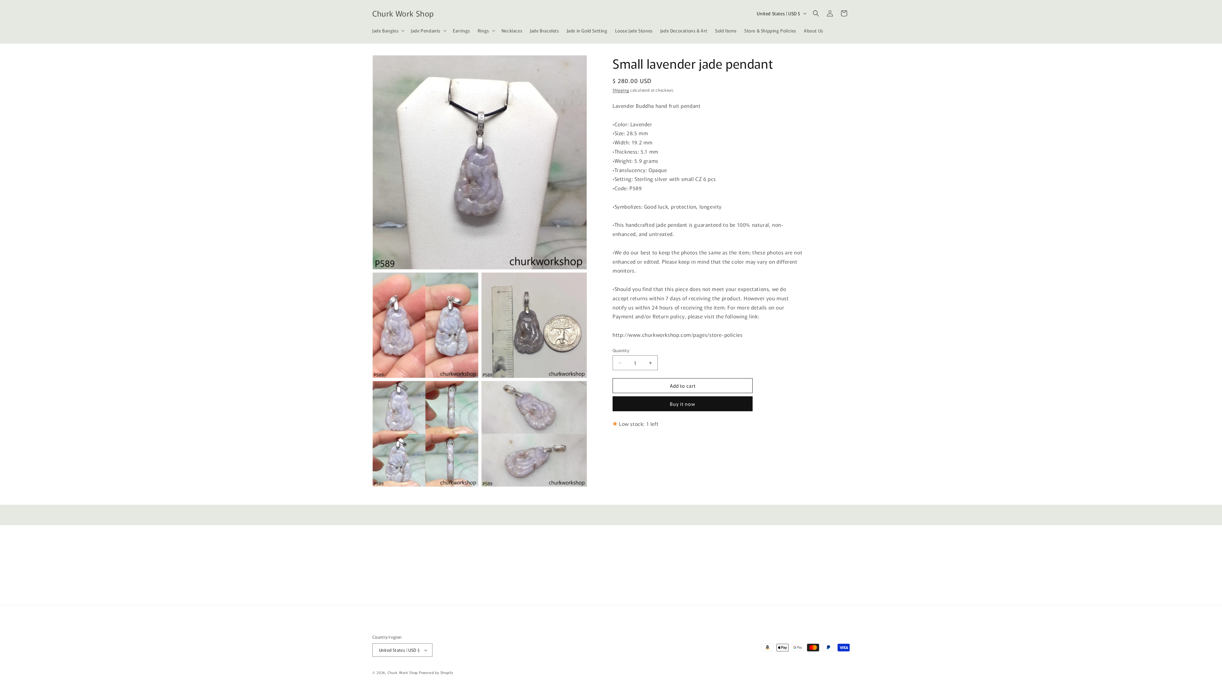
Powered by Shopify (436, 672)
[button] (388, 30)
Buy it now (682, 403)
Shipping (621, 90)
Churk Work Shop (403, 672)
